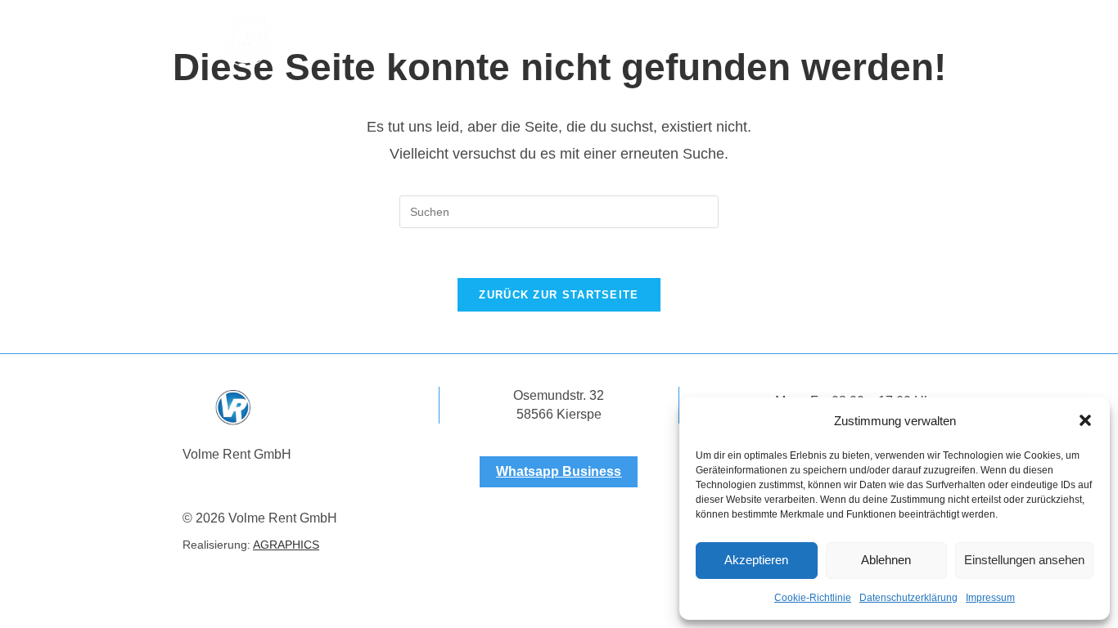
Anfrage (627, 42)
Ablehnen (886, 560)
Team (702, 42)
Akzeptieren (756, 560)
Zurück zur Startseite (558, 295)
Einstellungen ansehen (1024, 560)
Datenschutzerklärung (908, 597)
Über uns (446, 42)
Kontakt (775, 42)
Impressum (990, 597)
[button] (1085, 420)
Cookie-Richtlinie (812, 597)
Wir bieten (538, 42)
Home (366, 42)
